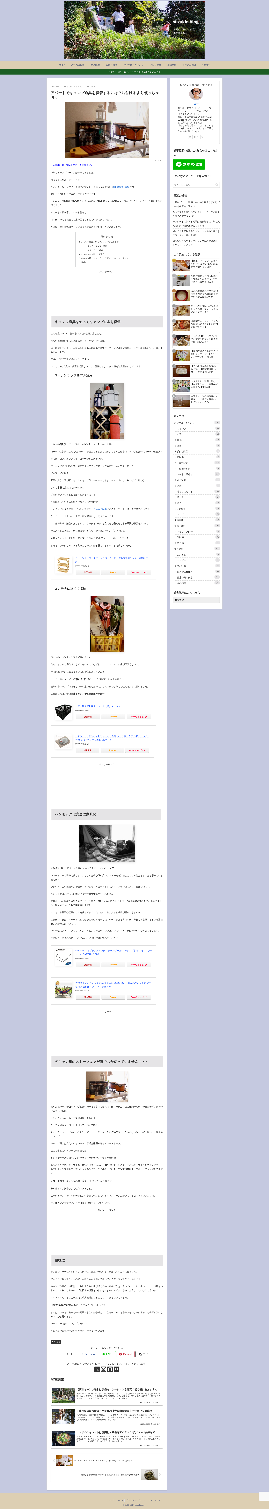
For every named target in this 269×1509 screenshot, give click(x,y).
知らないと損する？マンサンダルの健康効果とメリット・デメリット (196, 243)
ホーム (112, 1500)
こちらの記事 (100, 509)
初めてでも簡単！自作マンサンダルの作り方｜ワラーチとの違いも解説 (196, 233)
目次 (103, 236)
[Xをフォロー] (97, 1369)
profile (120, 1500)
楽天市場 (88, 572)
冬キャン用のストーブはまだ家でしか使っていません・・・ (107, 258)
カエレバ (86, 565)
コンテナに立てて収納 (93, 250)
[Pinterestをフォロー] (116, 1369)
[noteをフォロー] (110, 1369)
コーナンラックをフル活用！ (96, 246)
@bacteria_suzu (121, 187)
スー (196, 103)
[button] (144, 1354)
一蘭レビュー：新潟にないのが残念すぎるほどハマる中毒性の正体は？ (196, 204)
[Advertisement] (107, 293)
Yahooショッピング (139, 572)
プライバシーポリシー (136, 1500)
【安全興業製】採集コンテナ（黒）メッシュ (98, 706)
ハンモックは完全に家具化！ (94, 254)
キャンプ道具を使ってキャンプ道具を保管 (100, 242)
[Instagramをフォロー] (103, 1369)
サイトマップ (154, 1500)
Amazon (113, 572)
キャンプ (57, 1342)
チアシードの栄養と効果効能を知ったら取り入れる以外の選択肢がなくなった (196, 223)
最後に (84, 262)
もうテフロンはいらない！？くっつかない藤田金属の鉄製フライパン (196, 214)
